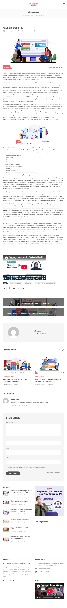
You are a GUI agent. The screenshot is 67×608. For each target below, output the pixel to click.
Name (7, 439)
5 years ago (13, 30)
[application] (49, 591)
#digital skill (28, 283)
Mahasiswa (6, 376)
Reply (25, 405)
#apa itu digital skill (15, 283)
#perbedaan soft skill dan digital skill (45, 283)
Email (7, 448)
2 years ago (13, 494)
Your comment (10, 422)
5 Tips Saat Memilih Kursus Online (30, 144)
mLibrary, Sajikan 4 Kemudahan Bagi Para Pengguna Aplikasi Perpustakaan (28, 313)
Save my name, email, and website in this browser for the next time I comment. (27, 467)
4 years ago (9, 384)
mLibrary (45, 311)
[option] (17, 369)
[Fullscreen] (62, 597)
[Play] (37, 597)
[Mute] (59, 597)
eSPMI (24, 301)
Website (8, 457)
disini (29, 220)
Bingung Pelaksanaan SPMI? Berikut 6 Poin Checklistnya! (34, 303)
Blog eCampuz (26, 15)
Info (32, 15)
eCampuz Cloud (44, 376)
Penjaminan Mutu (33, 301)
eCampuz (8, 30)
